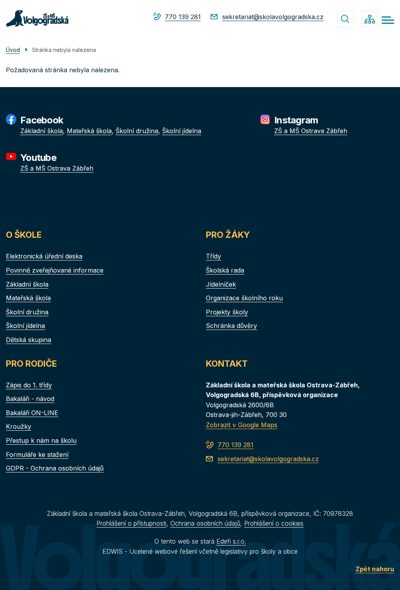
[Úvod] (37, 18)
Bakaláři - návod (30, 399)
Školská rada (225, 270)
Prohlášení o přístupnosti (131, 523)
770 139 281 (183, 17)
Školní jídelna (181, 131)
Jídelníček (221, 284)
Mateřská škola (89, 131)
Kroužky (18, 426)
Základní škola (41, 131)
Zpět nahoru (374, 569)
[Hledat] (345, 19)
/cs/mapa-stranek (369, 19)
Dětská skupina (28, 340)
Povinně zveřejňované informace (55, 270)
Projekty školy (227, 312)
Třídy (213, 256)
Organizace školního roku (244, 298)
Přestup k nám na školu (41, 440)
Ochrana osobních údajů (205, 523)
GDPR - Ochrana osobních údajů (55, 468)
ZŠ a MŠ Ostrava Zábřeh (310, 131)
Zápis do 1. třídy (29, 385)
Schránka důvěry (231, 326)
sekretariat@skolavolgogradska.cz (272, 17)
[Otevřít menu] (388, 20)
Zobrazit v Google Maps (241, 425)
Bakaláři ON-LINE (32, 413)
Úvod (13, 49)
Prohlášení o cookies (274, 523)
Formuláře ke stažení (37, 454)
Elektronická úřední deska (44, 256)
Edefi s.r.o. (231, 541)
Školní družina (137, 131)
